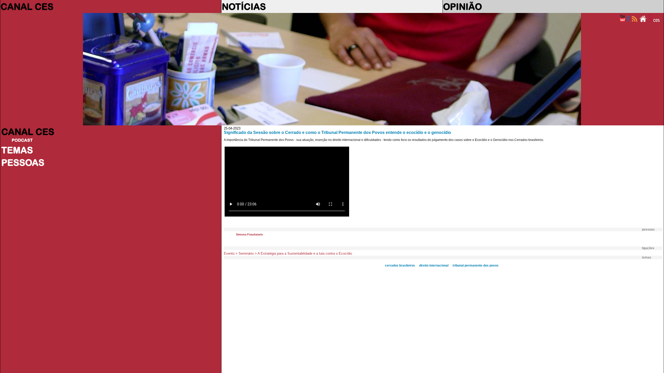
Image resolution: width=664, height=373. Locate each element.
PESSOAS (22, 162)
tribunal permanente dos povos (476, 265)
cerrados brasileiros (400, 265)
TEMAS (17, 150)
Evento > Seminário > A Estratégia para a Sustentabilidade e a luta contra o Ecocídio (288, 253)
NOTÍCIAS (244, 6)
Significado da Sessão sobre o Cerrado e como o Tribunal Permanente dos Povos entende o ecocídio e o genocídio (337, 132)
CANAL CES (27, 6)
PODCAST (22, 140)
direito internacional (433, 265)
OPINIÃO (462, 6)
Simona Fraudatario (249, 234)
